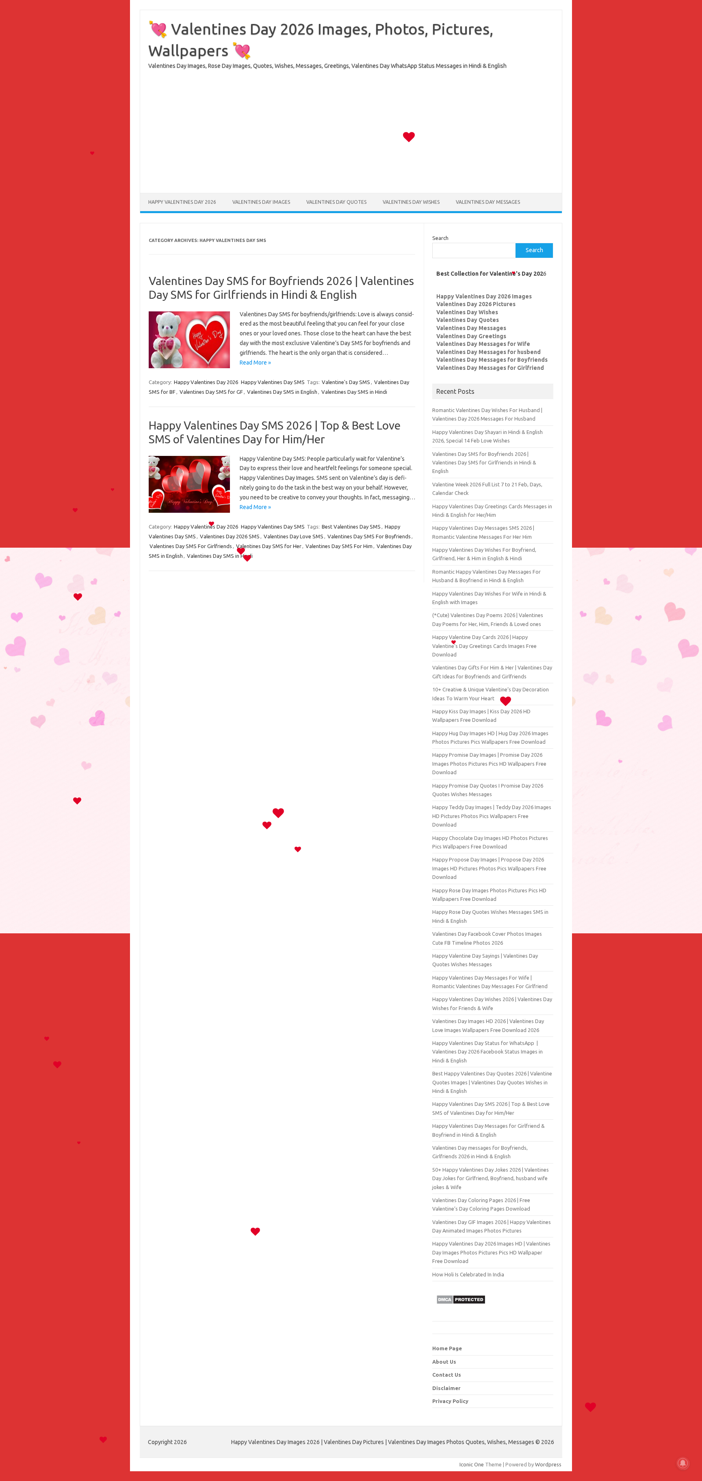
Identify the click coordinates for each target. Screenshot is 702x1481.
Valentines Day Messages (488, 202)
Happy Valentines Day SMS (273, 382)
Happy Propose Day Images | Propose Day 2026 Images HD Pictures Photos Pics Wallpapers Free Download (489, 868)
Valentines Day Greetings (471, 336)
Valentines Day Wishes (411, 202)
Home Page (447, 1348)
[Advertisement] (351, 136)
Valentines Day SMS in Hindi (354, 392)
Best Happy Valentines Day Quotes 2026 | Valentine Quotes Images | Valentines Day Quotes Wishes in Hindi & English (492, 1082)
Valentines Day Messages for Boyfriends (492, 359)
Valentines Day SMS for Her (268, 546)
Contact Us (446, 1374)
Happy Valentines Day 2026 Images (484, 296)
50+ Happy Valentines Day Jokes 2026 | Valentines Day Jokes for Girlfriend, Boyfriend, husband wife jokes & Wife (490, 1178)
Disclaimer (446, 1388)
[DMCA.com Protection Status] (460, 1306)
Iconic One (471, 1464)
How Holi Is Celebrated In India (468, 1274)
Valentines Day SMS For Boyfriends (369, 536)
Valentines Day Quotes (336, 202)
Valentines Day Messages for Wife (483, 344)
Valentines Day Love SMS (293, 536)
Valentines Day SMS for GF (211, 392)
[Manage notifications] (682, 1463)
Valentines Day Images (261, 202)
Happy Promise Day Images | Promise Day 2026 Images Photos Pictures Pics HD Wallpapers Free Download (489, 763)
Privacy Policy (450, 1401)
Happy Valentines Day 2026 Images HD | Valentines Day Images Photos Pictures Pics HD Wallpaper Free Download (491, 1252)
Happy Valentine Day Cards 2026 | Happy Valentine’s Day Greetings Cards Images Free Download (484, 645)
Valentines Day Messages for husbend (488, 352)
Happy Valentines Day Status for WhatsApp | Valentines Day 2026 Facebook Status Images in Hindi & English (487, 1051)
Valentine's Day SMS (346, 382)
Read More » (255, 362)
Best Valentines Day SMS (351, 526)
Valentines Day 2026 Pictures (476, 304)
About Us (444, 1361)
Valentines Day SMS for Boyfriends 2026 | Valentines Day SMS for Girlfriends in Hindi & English (484, 462)
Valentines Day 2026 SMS (230, 536)
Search (440, 238)
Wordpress (548, 1464)
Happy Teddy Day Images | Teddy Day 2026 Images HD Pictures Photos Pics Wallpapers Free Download (491, 815)
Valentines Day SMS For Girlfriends (191, 546)
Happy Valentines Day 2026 (182, 202)
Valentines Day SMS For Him (339, 546)
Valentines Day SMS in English (282, 392)
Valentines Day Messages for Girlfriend (490, 368)
